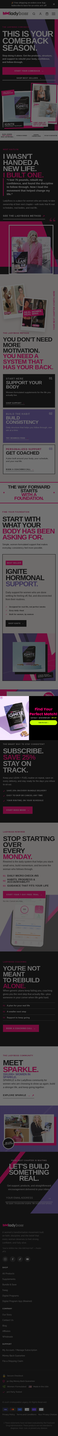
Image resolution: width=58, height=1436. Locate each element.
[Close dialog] (1, 697)
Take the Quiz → (43, 722)
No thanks (43, 727)
